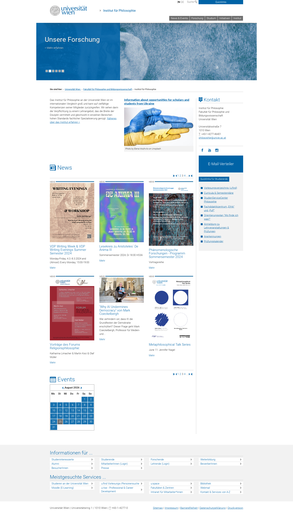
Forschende (157, 459)
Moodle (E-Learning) (63, 487)
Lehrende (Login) (160, 463)
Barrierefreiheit (189, 507)
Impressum (171, 507)
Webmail (205, 487)
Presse (105, 468)
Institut (237, 18)
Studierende (107, 459)
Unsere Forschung (72, 40)
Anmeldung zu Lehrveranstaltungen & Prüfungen (216, 228)
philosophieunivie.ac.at (212, 137)
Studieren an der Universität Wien (70, 483)
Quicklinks (220, 2)
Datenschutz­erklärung (213, 507)
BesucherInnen (60, 468)
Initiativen (224, 18)
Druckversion (235, 507)
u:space (155, 483)
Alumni (55, 463)
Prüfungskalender (213, 241)
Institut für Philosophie (119, 11)
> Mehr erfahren (54, 47)
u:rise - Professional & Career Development (117, 489)
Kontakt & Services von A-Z (215, 492)
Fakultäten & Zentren (162, 487)
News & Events (179, 18)
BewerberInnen (208, 463)
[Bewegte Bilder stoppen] (63, 71)
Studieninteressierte (63, 459)
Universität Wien (73, 89)
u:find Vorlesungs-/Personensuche (120, 483)
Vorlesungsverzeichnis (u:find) (220, 187)
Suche (191, 1)
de (182, 2)
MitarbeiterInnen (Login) (114, 463)
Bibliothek (205, 483)
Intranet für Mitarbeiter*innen (167, 492)
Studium (211, 18)
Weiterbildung (207, 459)
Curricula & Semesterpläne (218, 192)
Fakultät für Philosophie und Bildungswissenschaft (107, 89)
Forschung (197, 18)
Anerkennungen (212, 236)
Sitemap (158, 507)
